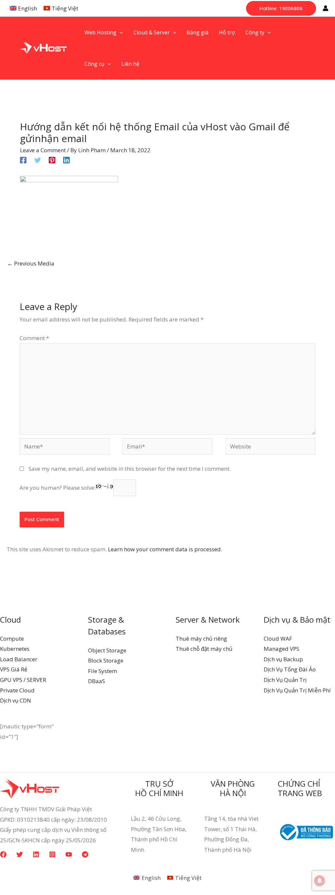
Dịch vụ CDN (15, 700)
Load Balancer (18, 659)
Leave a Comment (43, 150)
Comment (34, 338)
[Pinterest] (52, 159)
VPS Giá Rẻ (13, 669)
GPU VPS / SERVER (23, 680)
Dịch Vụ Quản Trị (285, 680)
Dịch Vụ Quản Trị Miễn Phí (297, 690)
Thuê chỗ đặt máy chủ (204, 648)
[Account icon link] (325, 8)
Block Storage (105, 660)
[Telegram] (85, 854)
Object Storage (107, 650)
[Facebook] (23, 159)
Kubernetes (14, 648)
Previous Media (30, 263)
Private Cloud (17, 690)
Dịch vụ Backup (283, 659)
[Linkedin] (66, 159)
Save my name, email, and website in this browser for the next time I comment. (129, 468)
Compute (12, 638)
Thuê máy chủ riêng (201, 638)
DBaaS (96, 681)
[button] (281, 8)
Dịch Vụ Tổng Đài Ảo (290, 669)
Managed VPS (281, 648)
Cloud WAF (278, 638)
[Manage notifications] (319, 880)
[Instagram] (52, 854)
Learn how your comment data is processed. (165, 549)
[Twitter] (37, 159)
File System (102, 671)
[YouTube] (68, 854)
